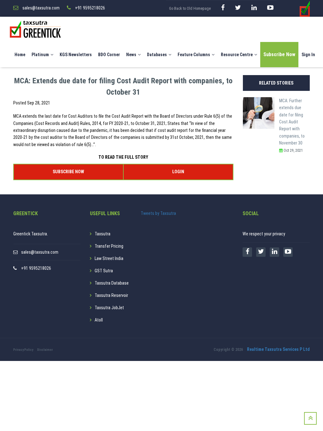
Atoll (99, 319)
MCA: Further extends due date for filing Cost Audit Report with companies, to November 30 (292, 121)
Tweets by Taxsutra (158, 213)
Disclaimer (45, 349)
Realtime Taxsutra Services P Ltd (278, 349)
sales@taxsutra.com (39, 252)
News (131, 54)
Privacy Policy (23, 349)
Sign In (308, 54)
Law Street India (109, 258)
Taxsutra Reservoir (111, 295)
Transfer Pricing (109, 246)
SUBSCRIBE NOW (68, 171)
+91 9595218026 (36, 268)
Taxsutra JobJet (109, 307)
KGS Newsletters (76, 54)
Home (20, 54)
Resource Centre (237, 54)
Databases (157, 54)
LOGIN (178, 171)
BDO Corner (109, 54)
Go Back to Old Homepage (190, 8)
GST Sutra (104, 270)
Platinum (40, 54)
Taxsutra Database (112, 283)
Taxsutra (102, 233)
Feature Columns (194, 54)
